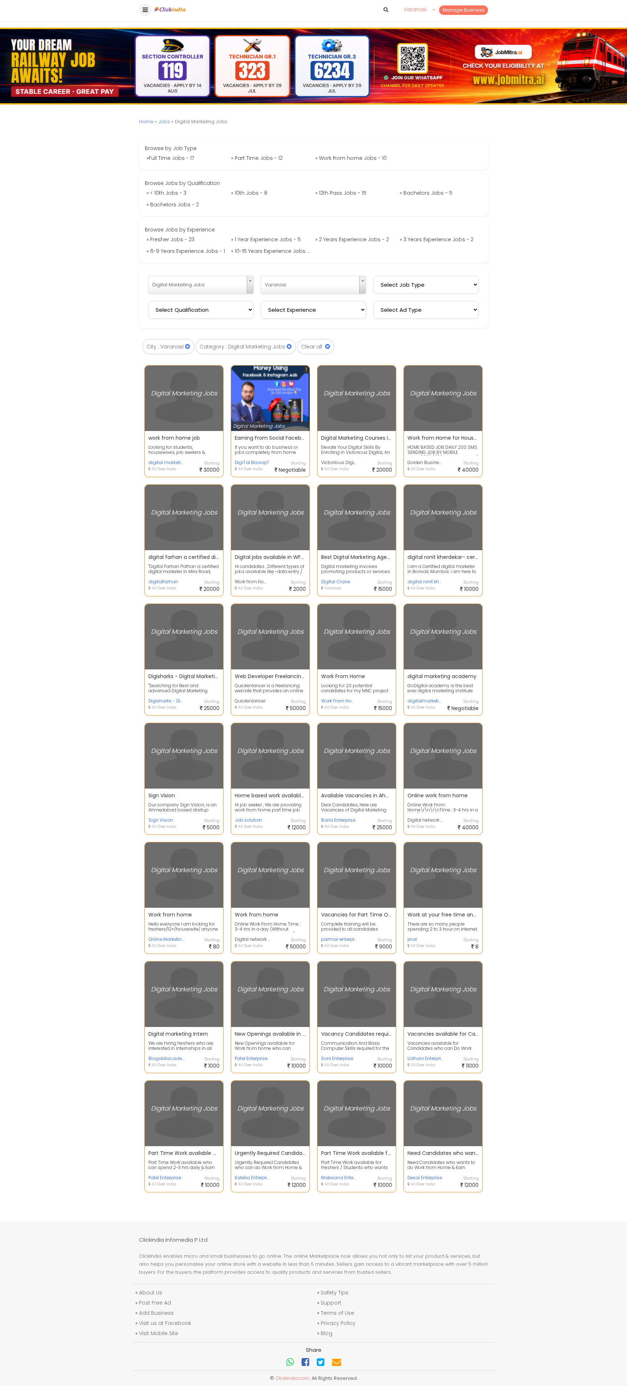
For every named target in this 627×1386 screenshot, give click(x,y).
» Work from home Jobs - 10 (351, 158)
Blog (326, 1333)
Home (146, 121)
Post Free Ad (155, 1302)
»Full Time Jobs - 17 (170, 158)
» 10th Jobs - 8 (249, 193)
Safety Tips (334, 1292)
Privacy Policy (338, 1323)
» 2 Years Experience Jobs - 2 (352, 239)
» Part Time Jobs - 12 (257, 158)
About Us (150, 1292)
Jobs (164, 121)
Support (331, 1302)
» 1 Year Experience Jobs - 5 (266, 239)
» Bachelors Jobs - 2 (173, 204)
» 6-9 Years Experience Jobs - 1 (186, 251)
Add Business (156, 1313)
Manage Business (463, 10)
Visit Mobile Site (158, 1333)
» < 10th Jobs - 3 (167, 193)
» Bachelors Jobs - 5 (426, 193)
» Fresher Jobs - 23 (170, 239)
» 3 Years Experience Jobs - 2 (437, 239)
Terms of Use (337, 1313)
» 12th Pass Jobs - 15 (340, 193)
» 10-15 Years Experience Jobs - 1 (271, 251)
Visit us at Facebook (165, 1323)
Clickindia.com (292, 1378)
